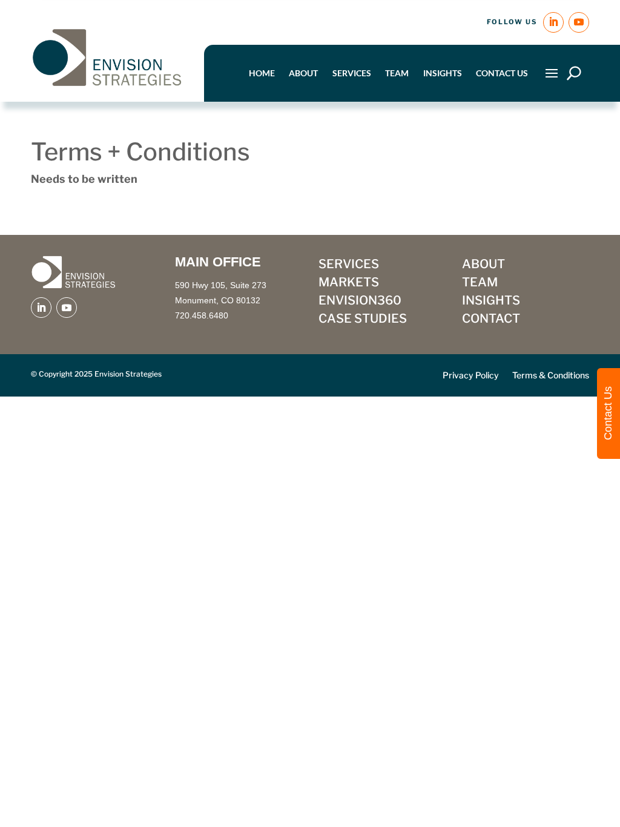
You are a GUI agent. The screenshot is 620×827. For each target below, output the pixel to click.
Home (262, 73)
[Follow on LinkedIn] (553, 22)
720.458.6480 (201, 315)
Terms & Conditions (550, 375)
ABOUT (483, 265)
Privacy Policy (471, 375)
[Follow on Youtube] (579, 22)
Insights (442, 73)
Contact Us (502, 73)
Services (351, 73)
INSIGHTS (491, 302)
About (303, 73)
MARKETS (348, 283)
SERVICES (348, 265)
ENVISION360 (359, 302)
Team (397, 73)
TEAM (480, 283)
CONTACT (491, 320)
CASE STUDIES (362, 320)
